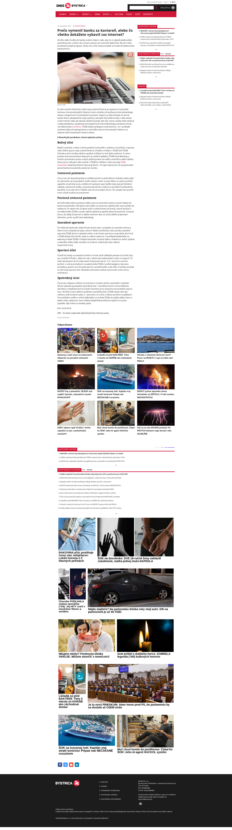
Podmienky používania (110, 790)
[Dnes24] (79, 6)
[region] (87, 5)
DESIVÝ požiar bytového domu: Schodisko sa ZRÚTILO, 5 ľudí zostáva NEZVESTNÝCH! (90, 485)
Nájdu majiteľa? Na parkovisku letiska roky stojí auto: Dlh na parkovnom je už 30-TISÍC (157, 59)
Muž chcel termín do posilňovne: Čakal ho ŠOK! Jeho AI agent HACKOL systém (88, 493)
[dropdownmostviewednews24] (156, 77)
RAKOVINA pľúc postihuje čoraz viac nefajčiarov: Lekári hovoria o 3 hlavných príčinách (157, 65)
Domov (62, 14)
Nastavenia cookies (109, 795)
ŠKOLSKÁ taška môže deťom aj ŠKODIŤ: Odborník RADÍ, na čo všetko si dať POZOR (155, 104)
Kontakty (148, 14)
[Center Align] (156, 8)
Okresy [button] (73, 14)
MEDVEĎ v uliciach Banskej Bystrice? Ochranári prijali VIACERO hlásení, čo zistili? (157, 32)
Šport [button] (106, 14)
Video (129, 14)
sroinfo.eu (76, 126)
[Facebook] (60, 764)
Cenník (104, 786)
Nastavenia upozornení (111, 799)
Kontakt (104, 782)
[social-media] (140, 804)
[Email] (71, 764)
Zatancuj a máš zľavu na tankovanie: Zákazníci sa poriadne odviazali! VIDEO (87, 489)
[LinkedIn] (77, 764)
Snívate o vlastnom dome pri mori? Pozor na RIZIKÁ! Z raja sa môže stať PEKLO (88, 504)
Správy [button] (86, 14)
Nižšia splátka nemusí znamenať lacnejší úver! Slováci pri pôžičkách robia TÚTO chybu (90, 508)
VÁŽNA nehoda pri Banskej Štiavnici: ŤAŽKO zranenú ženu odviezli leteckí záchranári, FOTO (157, 38)
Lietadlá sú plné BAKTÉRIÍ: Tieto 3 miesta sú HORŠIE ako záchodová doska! (157, 91)
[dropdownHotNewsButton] (156, 109)
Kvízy (137, 14)
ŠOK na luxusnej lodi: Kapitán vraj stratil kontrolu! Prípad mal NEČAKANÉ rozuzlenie (90, 497)
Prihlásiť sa (165, 8)
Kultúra (119, 14)
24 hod (168, 54)
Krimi (97, 14)
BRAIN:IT (105, 818)
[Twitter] (65, 764)
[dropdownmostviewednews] (156, 49)
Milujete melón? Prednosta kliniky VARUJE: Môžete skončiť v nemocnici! (155, 71)
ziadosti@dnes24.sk (145, 799)
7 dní (161, 54)
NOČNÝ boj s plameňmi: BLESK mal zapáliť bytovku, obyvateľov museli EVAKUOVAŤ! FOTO (157, 44)
